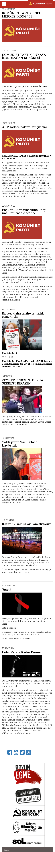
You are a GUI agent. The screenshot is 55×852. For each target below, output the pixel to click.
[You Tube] (17, 752)
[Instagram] (29, 752)
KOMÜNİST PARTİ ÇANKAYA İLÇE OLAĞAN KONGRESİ (24, 56)
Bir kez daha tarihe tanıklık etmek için (23, 315)
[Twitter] (23, 752)
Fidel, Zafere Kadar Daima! (22, 652)
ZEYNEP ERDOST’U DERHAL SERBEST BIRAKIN (23, 381)
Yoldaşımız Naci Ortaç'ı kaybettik (19, 443)
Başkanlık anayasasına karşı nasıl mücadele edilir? (24, 211)
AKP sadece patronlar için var (24, 127)
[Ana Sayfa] (40, 4)
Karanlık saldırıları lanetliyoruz (26, 524)
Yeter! (6, 589)
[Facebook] (10, 752)
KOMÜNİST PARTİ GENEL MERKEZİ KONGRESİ (21, 14)
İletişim (6, 850)
